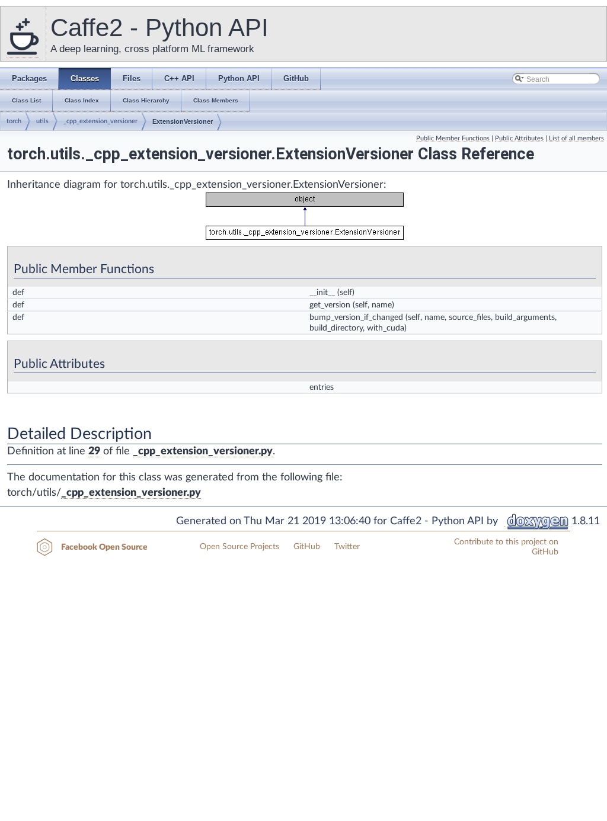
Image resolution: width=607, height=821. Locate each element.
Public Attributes (519, 138)
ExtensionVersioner (182, 121)
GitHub (306, 547)
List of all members (576, 138)
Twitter (347, 547)
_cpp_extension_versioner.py (203, 451)
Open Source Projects (239, 547)
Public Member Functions (453, 138)
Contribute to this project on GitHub (506, 547)
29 (94, 451)
